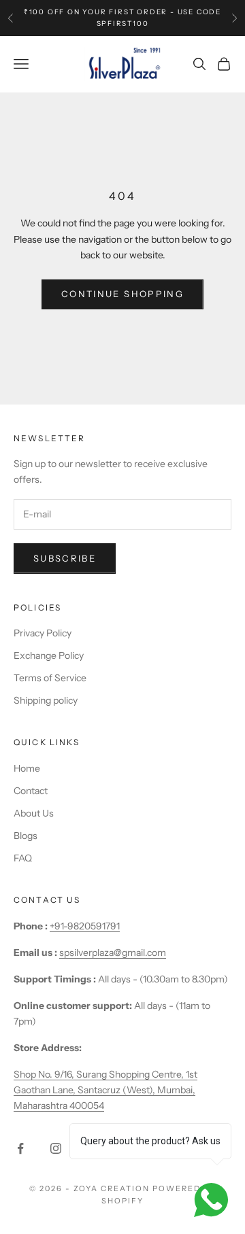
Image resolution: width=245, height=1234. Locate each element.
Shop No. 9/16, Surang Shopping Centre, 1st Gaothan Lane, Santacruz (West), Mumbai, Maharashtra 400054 (105, 1090)
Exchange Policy (49, 655)
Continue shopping (122, 293)
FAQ (23, 858)
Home (27, 768)
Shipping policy (46, 700)
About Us (34, 813)
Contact (31, 791)
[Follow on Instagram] (56, 1148)
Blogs (25, 835)
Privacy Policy (42, 633)
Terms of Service (50, 678)
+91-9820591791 (85, 926)
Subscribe (64, 558)
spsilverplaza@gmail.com (112, 952)
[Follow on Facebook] (20, 1148)
